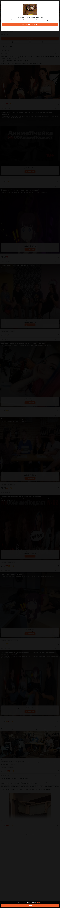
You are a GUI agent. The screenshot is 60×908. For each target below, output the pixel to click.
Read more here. (40, 902)
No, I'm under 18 (30, 28)
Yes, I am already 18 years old (30, 24)
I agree (30, 905)
